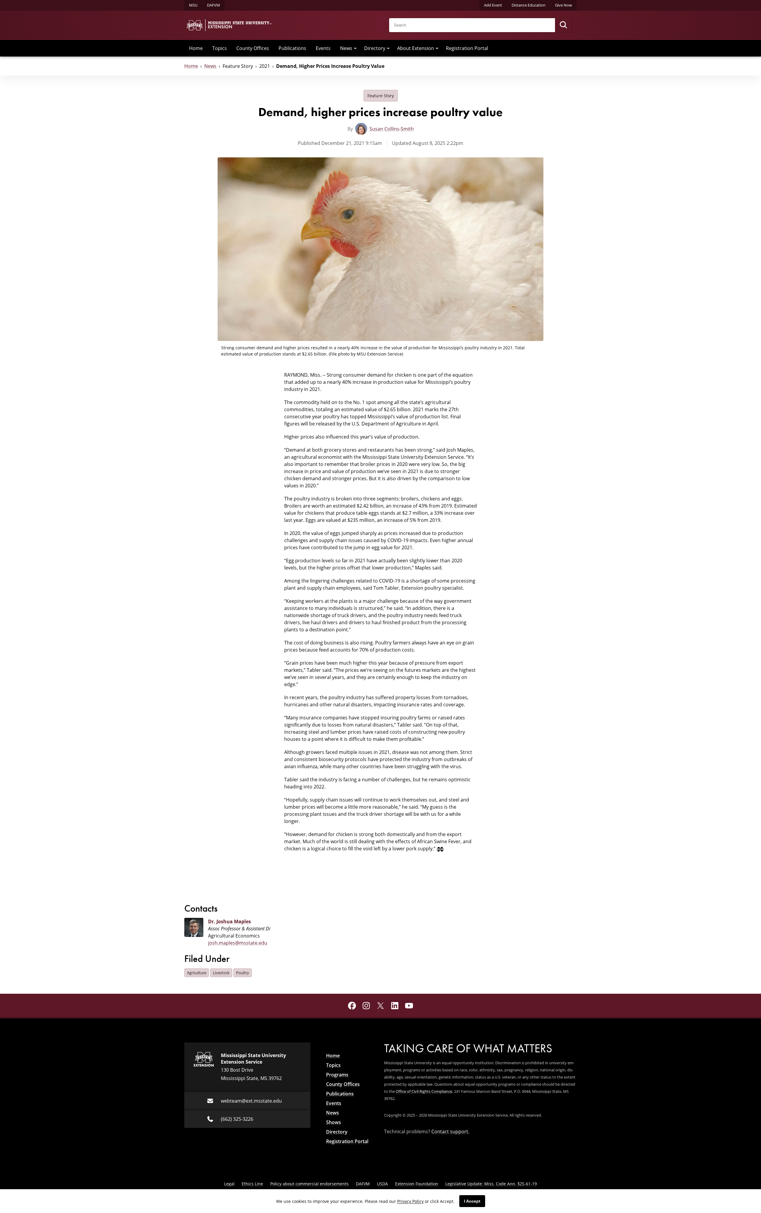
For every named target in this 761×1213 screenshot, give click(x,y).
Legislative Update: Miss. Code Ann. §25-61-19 (491, 1184)
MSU (193, 5)
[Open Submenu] (355, 48)
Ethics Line (252, 1184)
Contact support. (450, 1131)
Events (323, 48)
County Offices (252, 48)
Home (196, 48)
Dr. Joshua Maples (229, 921)
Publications (292, 48)
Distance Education (528, 5)
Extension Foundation (416, 1184)
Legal (229, 1184)
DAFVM (213, 5)
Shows (333, 1122)
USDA (382, 1184)
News (346, 48)
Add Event (493, 5)
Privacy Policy (410, 1201)
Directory (374, 48)
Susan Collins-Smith (392, 129)
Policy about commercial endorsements (309, 1184)
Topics (219, 48)
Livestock (221, 972)
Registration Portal (467, 48)
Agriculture (196, 972)
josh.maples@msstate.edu (237, 943)
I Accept (472, 1201)
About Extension (415, 48)
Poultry (242, 972)
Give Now (563, 5)
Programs (337, 1074)
